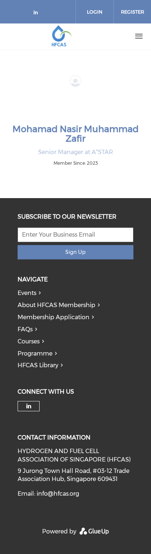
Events (27, 292)
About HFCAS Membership (56, 305)
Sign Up (75, 252)
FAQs (25, 329)
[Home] (61, 36)
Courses (29, 341)
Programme (35, 353)
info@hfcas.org (58, 493)
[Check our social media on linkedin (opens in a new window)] (37, 13)
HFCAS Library (38, 365)
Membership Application (53, 317)
